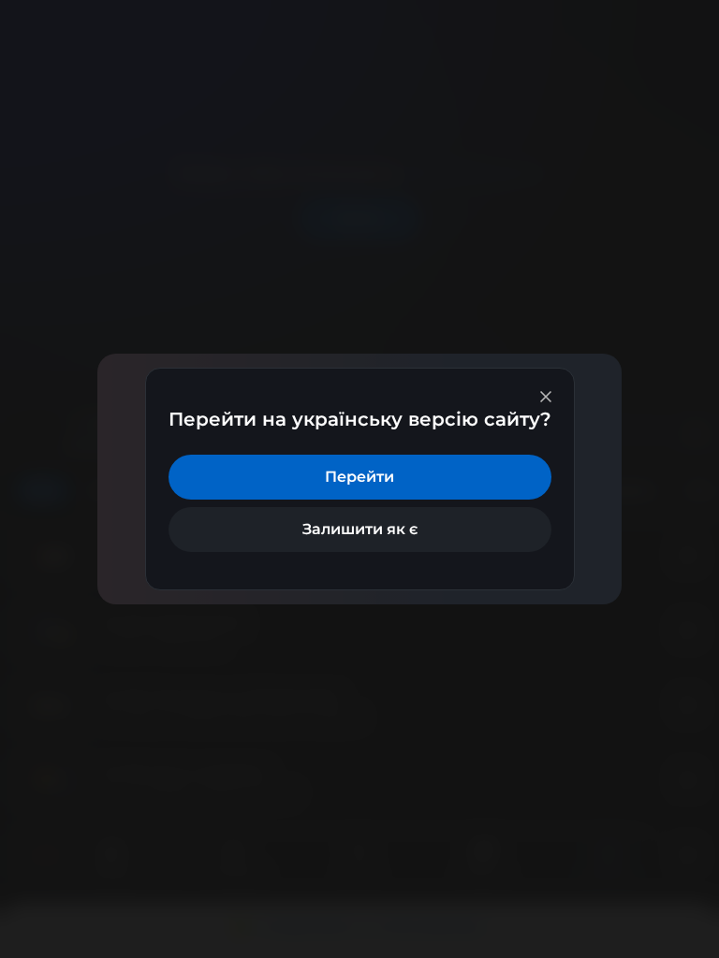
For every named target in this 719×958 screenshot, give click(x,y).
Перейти (359, 477)
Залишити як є (360, 529)
